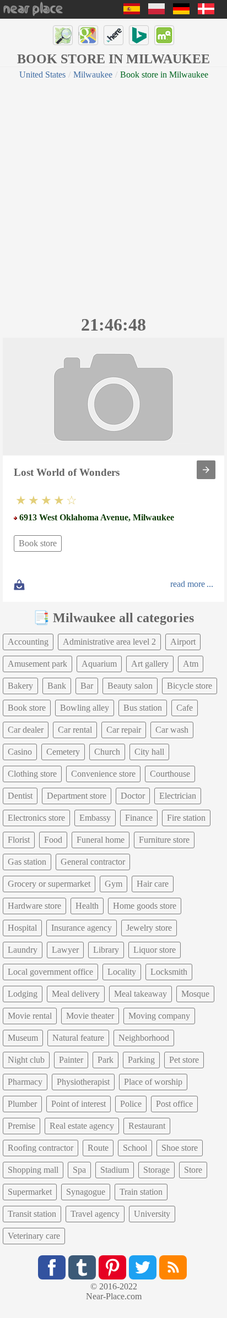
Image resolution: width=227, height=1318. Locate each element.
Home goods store (144, 905)
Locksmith (168, 971)
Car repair (123, 729)
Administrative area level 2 (109, 641)
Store (193, 1169)
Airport (183, 641)
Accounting (28, 641)
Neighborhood (143, 1037)
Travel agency (95, 1213)
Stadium (114, 1169)
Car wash (171, 729)
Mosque (195, 993)
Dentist (20, 795)
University (152, 1213)
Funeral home (101, 839)
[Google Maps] (88, 35)
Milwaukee (92, 74)
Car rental (75, 729)
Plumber (22, 1103)
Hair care (153, 883)
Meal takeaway (140, 993)
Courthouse (170, 773)
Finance (139, 817)
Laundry (22, 949)
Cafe (184, 707)
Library (106, 949)
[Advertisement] (113, 196)
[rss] (173, 1267)
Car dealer (26, 729)
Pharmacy (25, 1081)
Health (87, 905)
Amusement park (37, 663)
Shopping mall (33, 1169)
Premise (21, 1125)
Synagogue (85, 1191)
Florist (19, 839)
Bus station (142, 707)
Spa (79, 1169)
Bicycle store (189, 685)
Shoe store (179, 1147)
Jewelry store (149, 927)
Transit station (32, 1213)
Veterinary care (34, 1235)
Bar (86, 685)
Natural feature (78, 1037)
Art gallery (150, 663)
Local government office (50, 971)
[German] (181, 11)
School (135, 1147)
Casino (20, 751)
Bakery (20, 685)
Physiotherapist (83, 1081)
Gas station (27, 861)
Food (53, 839)
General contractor (93, 861)
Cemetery (63, 751)
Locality (121, 971)
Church (107, 751)
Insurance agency (81, 927)
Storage (156, 1169)
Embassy (95, 817)
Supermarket (30, 1191)
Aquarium (99, 663)
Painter (71, 1059)
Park (106, 1059)
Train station (141, 1191)
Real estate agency (82, 1125)
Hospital (22, 927)
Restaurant (146, 1125)
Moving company (159, 1015)
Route (98, 1147)
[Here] (113, 35)
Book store (38, 543)
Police (131, 1103)
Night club (26, 1059)
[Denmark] (206, 11)
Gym (113, 883)
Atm (190, 663)
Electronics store (36, 817)
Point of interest (78, 1103)
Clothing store (32, 773)
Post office (174, 1103)
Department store (76, 795)
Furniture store (164, 839)
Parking (141, 1059)
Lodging (22, 993)
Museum (23, 1037)
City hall (149, 751)
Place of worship (153, 1081)
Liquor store (154, 949)
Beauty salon (130, 685)
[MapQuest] (164, 35)
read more (187, 584)
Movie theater (90, 1015)
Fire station (186, 817)
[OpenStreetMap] (63, 35)
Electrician (177, 795)
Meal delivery (76, 993)
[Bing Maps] (139, 35)
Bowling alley (84, 707)
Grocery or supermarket (49, 883)
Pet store (184, 1059)
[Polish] (156, 11)
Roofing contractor (40, 1147)
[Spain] (131, 11)
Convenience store (103, 773)
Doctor (133, 795)
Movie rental (30, 1015)
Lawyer (65, 949)
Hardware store (34, 905)
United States (42, 74)
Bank (56, 685)
